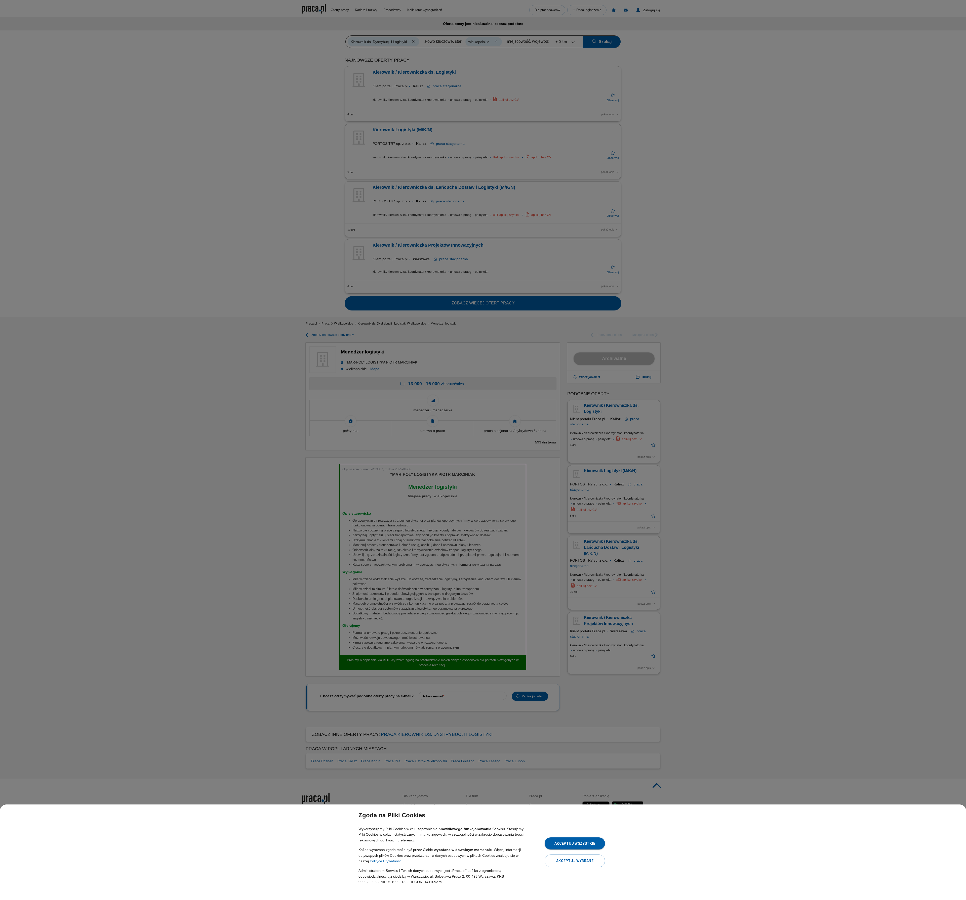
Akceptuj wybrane (574, 861)
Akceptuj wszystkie (574, 843)
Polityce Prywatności (386, 861)
